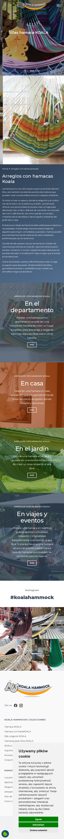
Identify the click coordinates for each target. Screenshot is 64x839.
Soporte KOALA (12, 750)
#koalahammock (32, 597)
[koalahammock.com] (32, 6)
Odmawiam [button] (38, 824)
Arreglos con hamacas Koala (24, 169)
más (32, 345)
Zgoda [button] (38, 819)
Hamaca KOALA (12, 726)
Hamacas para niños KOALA (18, 741)
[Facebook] (15, 705)
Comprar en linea (34, 39)
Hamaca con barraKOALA (17, 731)
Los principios (11, 777)
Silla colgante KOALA (15, 736)
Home (5, 169)
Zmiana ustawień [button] (38, 830)
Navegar (13, 39)
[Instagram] (21, 705)
